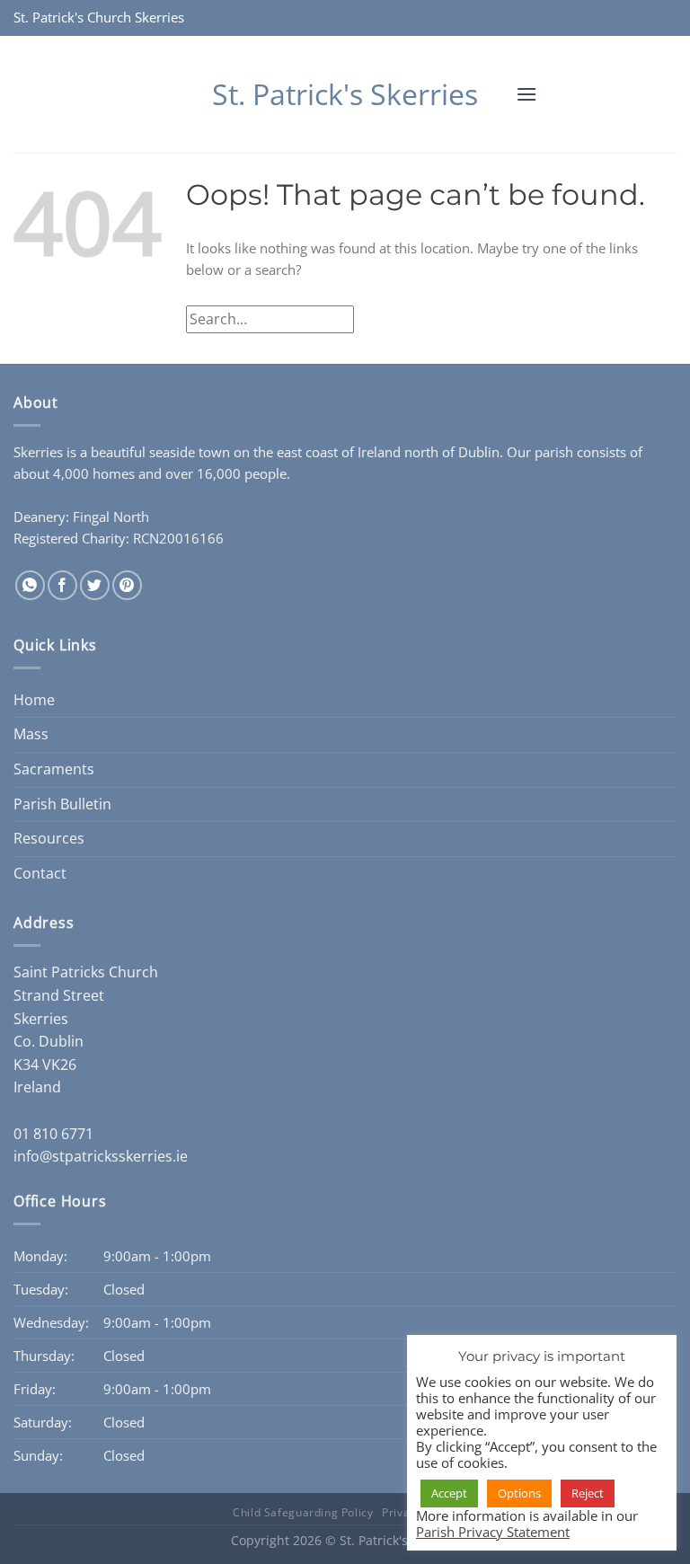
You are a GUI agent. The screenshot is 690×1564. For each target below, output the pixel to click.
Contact (39, 873)
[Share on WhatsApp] (30, 585)
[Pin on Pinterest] (127, 585)
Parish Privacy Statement (493, 1532)
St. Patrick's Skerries (345, 94)
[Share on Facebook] (62, 585)
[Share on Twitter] (95, 585)
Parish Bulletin (62, 804)
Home (34, 700)
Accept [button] (449, 1493)
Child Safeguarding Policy (303, 1512)
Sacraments (53, 769)
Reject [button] (587, 1493)
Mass (31, 734)
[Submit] (657, 319)
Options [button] (519, 1493)
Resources (48, 838)
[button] (526, 94)
